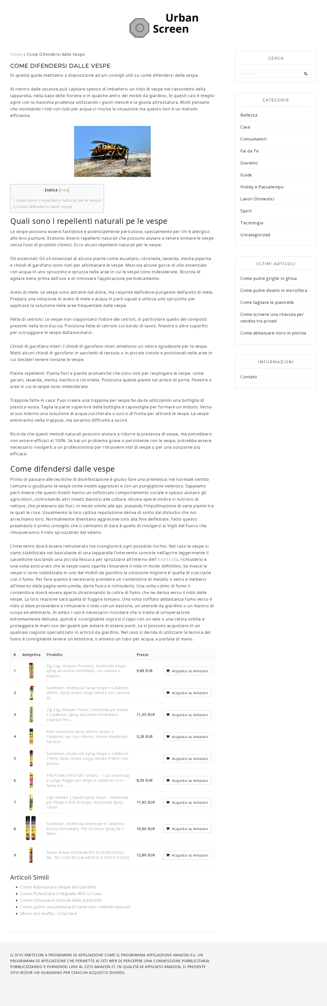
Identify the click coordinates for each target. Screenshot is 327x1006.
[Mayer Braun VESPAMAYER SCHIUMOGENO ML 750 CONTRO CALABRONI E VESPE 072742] (31, 855)
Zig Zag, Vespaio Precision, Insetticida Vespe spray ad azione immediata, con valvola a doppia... (86, 670)
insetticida (167, 559)
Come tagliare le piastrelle (267, 302)
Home (16, 54)
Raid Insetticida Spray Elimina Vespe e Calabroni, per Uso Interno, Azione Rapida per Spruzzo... (87, 736)
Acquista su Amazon (190, 670)
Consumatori (253, 139)
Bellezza (248, 115)
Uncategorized (255, 235)
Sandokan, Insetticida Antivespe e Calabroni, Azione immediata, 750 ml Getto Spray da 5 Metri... (85, 828)
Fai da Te (249, 151)
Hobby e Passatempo (262, 187)
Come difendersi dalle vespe (43, 206)
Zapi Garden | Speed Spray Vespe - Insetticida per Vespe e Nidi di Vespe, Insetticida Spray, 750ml (87, 802)
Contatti (248, 377)
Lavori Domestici (257, 199)
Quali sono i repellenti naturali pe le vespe (57, 200)
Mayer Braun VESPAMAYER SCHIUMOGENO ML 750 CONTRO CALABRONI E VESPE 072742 (88, 855)
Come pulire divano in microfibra (273, 290)
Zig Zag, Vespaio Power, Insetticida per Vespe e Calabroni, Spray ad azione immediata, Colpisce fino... (87, 714)
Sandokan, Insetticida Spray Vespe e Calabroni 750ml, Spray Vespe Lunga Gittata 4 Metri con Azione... (87, 758)
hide (64, 190)
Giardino (249, 163)
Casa (245, 127)
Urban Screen (163, 25)
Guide (246, 175)
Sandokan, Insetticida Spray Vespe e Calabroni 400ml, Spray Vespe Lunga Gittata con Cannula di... (88, 692)
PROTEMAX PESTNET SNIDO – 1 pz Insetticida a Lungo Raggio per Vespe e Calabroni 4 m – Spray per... (88, 780)
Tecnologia (251, 223)
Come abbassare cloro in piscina (273, 333)
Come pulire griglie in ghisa (268, 278)
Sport (246, 211)
